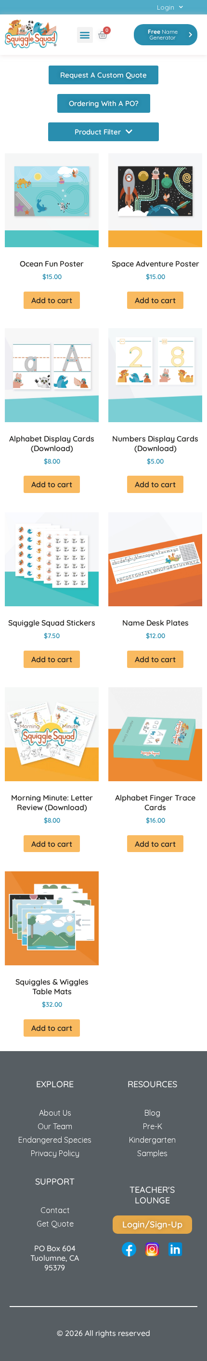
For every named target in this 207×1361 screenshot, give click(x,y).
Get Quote (55, 1223)
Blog (152, 1113)
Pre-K (152, 1126)
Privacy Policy (55, 1153)
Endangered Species (54, 1140)
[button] (85, 35)
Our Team (55, 1126)
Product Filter (98, 131)
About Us (55, 1113)
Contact (55, 1210)
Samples (152, 1153)
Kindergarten (152, 1140)
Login (165, 7)
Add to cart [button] (51, 300)
